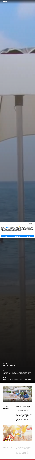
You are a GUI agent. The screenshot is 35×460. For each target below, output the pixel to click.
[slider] (12, 400)
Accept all (28, 236)
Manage (31, 233)
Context (5, 377)
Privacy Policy (8, 227)
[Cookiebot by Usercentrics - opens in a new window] (28, 223)
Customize (17, 236)
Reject (6, 236)
